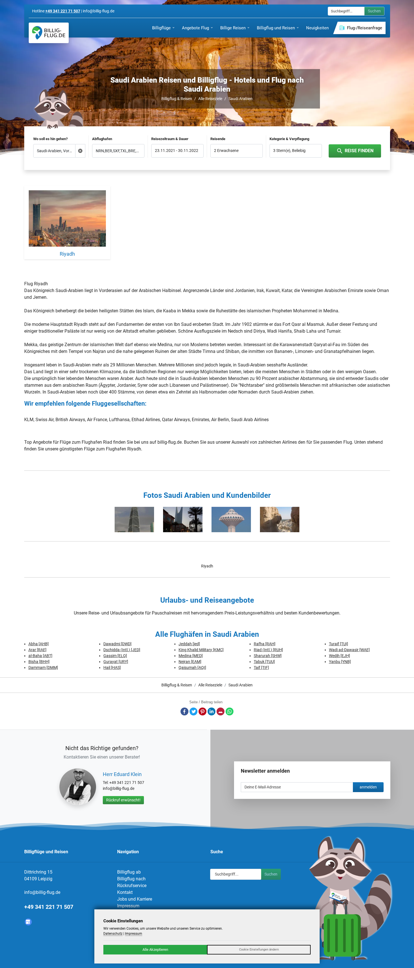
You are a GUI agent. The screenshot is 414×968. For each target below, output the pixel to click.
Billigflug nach (131, 878)
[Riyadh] (67, 219)
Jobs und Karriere (134, 899)
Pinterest (202, 711)
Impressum (128, 906)
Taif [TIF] (261, 667)
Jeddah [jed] (189, 644)
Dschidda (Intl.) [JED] (121, 649)
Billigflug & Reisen (176, 98)
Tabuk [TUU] (264, 661)
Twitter (193, 711)
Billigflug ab (129, 872)
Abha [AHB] (38, 644)
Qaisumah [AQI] (192, 667)
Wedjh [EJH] (339, 655)
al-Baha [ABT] (40, 655)
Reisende (217, 139)
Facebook (184, 711)
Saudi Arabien (240, 98)
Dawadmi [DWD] (117, 644)
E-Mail (220, 711)
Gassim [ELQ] (115, 655)
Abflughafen (102, 139)
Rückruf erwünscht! (123, 800)
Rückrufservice (131, 885)
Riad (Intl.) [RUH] (268, 649)
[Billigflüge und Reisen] (49, 33)
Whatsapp (229, 711)
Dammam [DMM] (43, 667)
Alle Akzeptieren (155, 949)
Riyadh (207, 566)
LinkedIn (211, 711)
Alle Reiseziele (210, 98)
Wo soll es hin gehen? (50, 139)
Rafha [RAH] (264, 644)
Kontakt (125, 892)
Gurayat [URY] (115, 661)
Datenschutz (113, 934)
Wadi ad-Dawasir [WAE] (349, 649)
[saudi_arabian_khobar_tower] (231, 519)
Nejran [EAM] (190, 661)
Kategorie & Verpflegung (289, 139)
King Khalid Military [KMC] (201, 649)
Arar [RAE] (37, 649)
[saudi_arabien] (134, 519)
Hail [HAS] (112, 667)
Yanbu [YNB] (340, 661)
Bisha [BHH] (39, 661)
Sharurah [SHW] (268, 655)
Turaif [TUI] (338, 644)
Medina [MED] (191, 655)
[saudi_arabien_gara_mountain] (279, 519)
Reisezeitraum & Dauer (169, 139)
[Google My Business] (28, 921)
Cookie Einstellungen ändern (259, 949)
